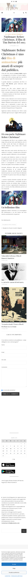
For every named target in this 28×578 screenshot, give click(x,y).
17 (3, 451)
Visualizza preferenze (14, 572)
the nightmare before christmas (9, 224)
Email (2, 352)
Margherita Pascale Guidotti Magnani (12, 228)
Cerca (23, 531)
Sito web (3, 359)
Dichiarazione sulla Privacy (16, 576)
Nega (14, 568)
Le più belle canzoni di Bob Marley (12, 282)
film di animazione (9, 60)
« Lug (13, 459)
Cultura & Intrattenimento (14, 34)
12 (10, 448)
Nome (3, 345)
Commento (4, 367)
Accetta (14, 564)
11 (6, 448)
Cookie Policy (8, 576)
